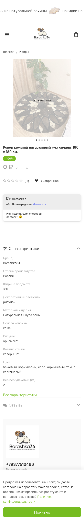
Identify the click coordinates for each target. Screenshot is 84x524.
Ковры (24, 52)
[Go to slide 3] (42, 140)
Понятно (42, 512)
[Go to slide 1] (36, 140)
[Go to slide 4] (44, 140)
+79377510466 (20, 464)
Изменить (39, 204)
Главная (8, 52)
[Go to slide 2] (39, 140)
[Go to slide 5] (47, 140)
